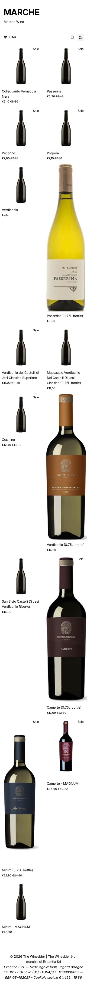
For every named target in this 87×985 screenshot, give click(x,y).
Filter (12, 37)
